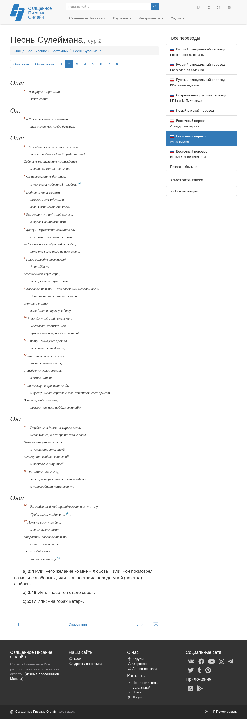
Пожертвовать (226, 711)
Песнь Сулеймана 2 (88, 50)
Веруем (138, 659)
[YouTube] (211, 661)
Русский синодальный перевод (197, 51)
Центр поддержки (145, 682)
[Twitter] (191, 669)
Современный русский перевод (198, 97)
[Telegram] (230, 661)
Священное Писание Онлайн (40, 12)
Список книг (78, 624)
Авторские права (144, 668)
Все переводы (186, 190)
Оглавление (44, 64)
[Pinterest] (208, 669)
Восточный (60, 50)
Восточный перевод (188, 123)
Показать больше (183, 166)
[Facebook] (201, 661)
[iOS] (190, 688)
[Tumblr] (199, 669)
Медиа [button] (176, 17)
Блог (77, 659)
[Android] (200, 688)
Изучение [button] (121, 17)
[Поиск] (155, 6)
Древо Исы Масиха (88, 664)
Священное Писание (30, 50)
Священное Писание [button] (86, 17)
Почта (136, 692)
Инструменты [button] (150, 17)
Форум (137, 697)
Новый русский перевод (194, 110)
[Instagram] (221, 661)
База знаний (141, 687)
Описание (21, 64)
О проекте (139, 664)
